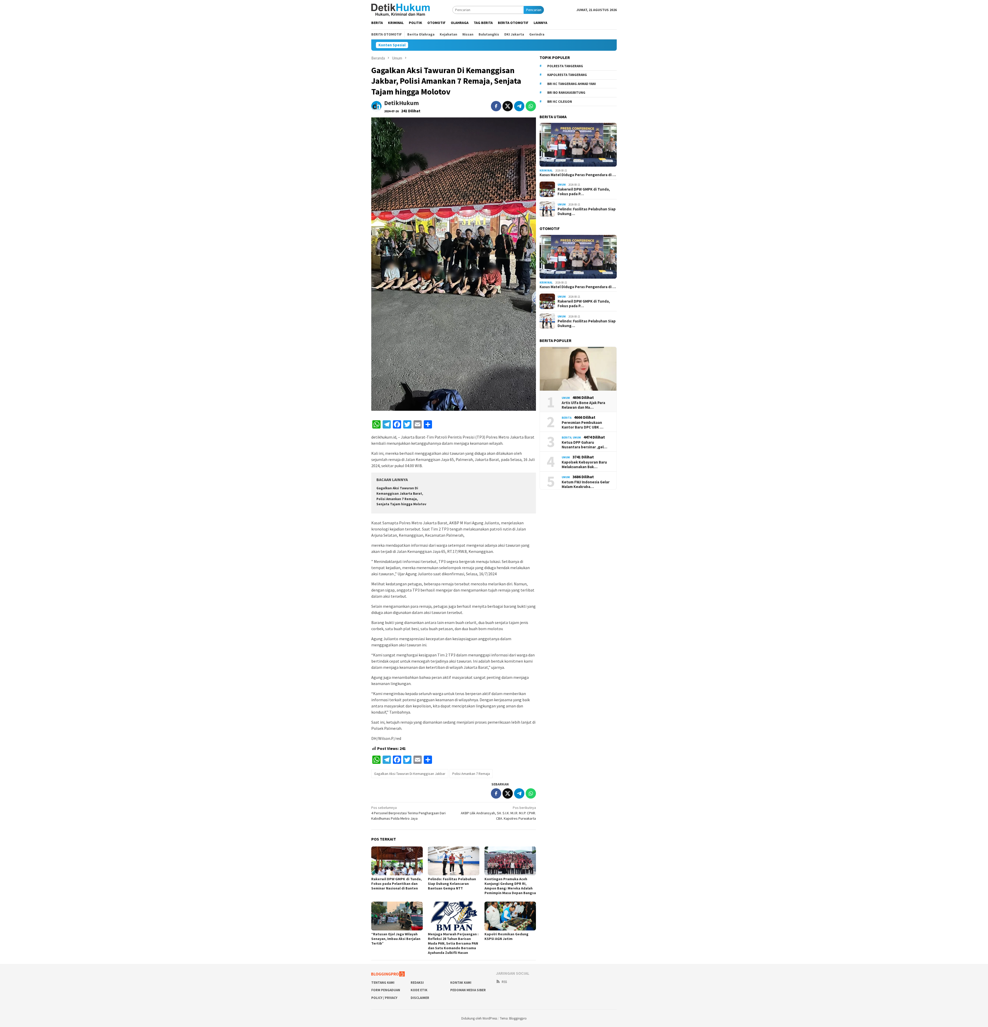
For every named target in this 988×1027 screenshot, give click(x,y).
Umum (562, 184)
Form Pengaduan (385, 990)
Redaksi (417, 982)
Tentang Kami (382, 982)
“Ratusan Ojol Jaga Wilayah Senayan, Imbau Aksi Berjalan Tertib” (395, 939)
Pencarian (533, 9)
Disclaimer (420, 998)
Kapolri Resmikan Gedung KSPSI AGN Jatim (506, 936)
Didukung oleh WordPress (479, 1018)
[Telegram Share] (519, 106)
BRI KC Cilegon (559, 101)
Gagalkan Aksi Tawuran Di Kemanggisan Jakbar (409, 773)
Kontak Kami (460, 982)
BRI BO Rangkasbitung (566, 92)
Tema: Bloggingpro (513, 1018)
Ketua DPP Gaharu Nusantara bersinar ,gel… (584, 444)
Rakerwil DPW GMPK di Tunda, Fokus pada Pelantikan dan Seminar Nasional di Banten (396, 884)
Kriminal (546, 170)
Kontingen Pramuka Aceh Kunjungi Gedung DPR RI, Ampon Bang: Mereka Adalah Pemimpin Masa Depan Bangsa (510, 886)
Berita (566, 418)
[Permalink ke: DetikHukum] (376, 106)
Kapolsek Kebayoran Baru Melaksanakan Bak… (584, 464)
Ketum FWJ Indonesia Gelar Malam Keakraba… (586, 484)
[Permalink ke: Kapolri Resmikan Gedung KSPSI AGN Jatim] (510, 916)
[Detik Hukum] (400, 9)
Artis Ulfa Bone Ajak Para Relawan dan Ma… (583, 405)
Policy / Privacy (384, 998)
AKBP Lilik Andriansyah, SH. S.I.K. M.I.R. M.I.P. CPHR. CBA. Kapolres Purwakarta (498, 813)
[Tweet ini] (507, 106)
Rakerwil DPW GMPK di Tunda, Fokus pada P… (584, 191)
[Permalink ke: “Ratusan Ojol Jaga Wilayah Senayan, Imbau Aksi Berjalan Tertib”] (397, 916)
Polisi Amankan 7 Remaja (471, 773)
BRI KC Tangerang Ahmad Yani (571, 84)
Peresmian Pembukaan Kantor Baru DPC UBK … (582, 425)
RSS (504, 982)
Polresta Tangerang (565, 66)
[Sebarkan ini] (496, 106)
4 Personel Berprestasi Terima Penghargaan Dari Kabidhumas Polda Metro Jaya (408, 813)
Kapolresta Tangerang (567, 75)
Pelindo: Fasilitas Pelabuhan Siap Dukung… (587, 211)
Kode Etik (419, 990)
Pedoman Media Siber (468, 990)
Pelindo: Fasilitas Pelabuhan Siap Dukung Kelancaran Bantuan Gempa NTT (452, 884)
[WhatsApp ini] (531, 106)
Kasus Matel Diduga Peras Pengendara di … (578, 175)
